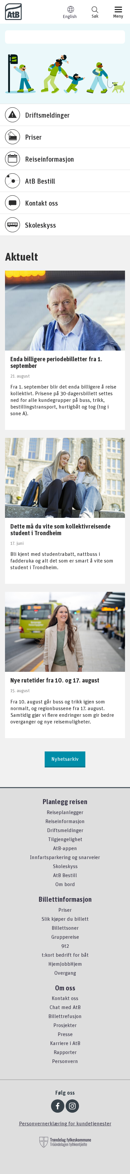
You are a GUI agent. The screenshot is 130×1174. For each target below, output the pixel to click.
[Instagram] (72, 1106)
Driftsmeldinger (65, 830)
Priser (65, 909)
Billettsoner (65, 927)
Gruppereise (65, 936)
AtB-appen (65, 848)
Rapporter (65, 1052)
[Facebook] (57, 1106)
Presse (65, 1034)
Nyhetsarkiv (65, 758)
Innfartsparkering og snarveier (65, 857)
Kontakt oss (65, 998)
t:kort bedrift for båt (65, 954)
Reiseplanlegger (65, 812)
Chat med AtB (65, 1007)
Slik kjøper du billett (65, 918)
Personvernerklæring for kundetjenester (65, 1123)
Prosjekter (65, 1025)
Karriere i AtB (65, 1043)
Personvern (65, 1061)
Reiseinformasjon (65, 821)
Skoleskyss (65, 866)
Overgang (65, 972)
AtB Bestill (65, 875)
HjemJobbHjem (65, 963)
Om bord (65, 884)
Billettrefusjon (65, 1016)
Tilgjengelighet (65, 839)
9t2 (65, 945)
